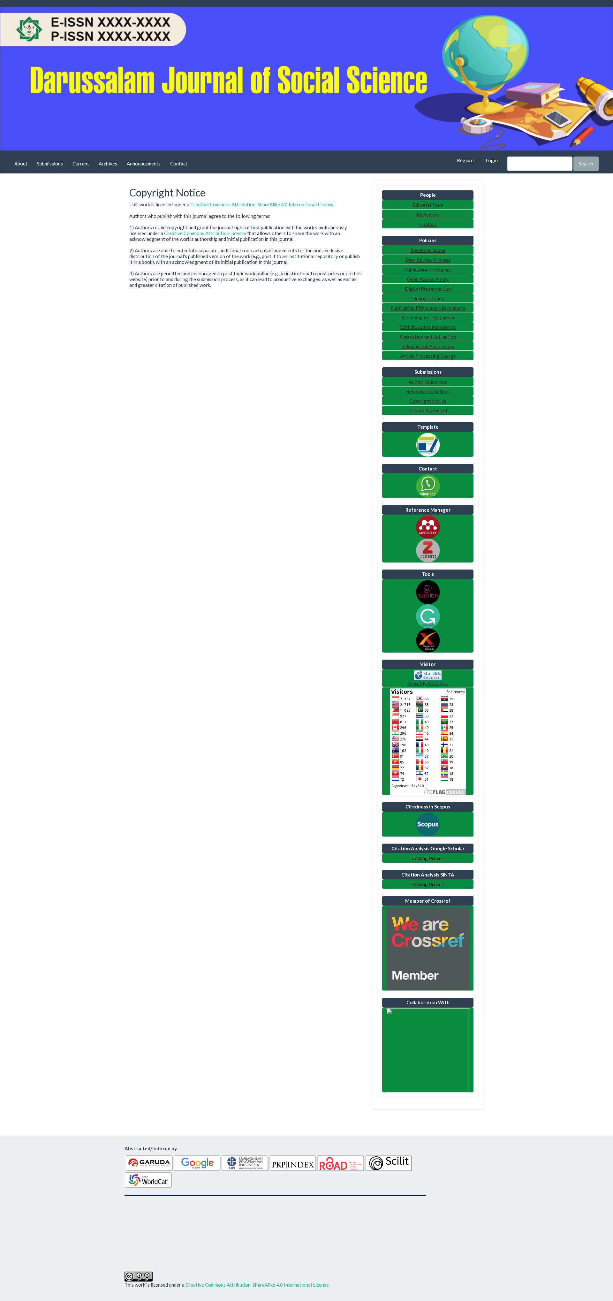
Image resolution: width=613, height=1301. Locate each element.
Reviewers (428, 215)
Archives (108, 163)
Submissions (50, 163)
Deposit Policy (428, 298)
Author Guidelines (428, 382)
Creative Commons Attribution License (205, 233)
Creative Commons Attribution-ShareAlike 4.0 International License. (257, 1285)
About (20, 163)
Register (466, 160)
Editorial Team (427, 205)
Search (586, 163)
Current (80, 163)
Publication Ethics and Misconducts (427, 308)
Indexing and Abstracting (428, 346)
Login (492, 160)
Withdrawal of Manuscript (428, 327)
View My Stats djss (428, 683)
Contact (178, 163)
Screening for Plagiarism (428, 317)
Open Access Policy (428, 279)
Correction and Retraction (428, 337)
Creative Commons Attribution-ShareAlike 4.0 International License (262, 204)
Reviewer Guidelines (428, 391)
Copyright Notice (427, 401)
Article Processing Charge (428, 356)
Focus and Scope (428, 250)
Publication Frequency (428, 269)
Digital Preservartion (428, 289)
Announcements (144, 163)
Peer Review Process (427, 260)
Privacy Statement (428, 410)
